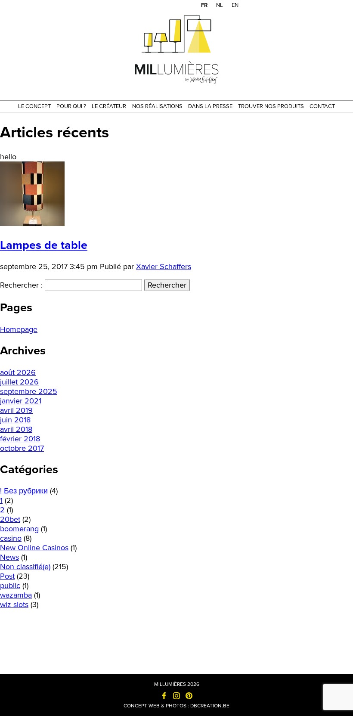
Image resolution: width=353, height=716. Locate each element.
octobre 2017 (22, 448)
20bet (10, 519)
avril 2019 (16, 410)
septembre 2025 (28, 391)
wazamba (16, 595)
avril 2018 (16, 429)
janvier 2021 (20, 401)
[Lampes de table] (32, 223)
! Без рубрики (24, 491)
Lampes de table (43, 245)
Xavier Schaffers (163, 266)
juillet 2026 (19, 382)
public (10, 585)
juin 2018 (15, 420)
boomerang (19, 528)
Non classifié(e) (25, 566)
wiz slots (14, 604)
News (9, 557)
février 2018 (20, 438)
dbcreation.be (209, 706)
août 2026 (18, 372)
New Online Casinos (34, 547)
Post (7, 576)
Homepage (18, 329)
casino (11, 538)
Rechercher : (21, 285)
